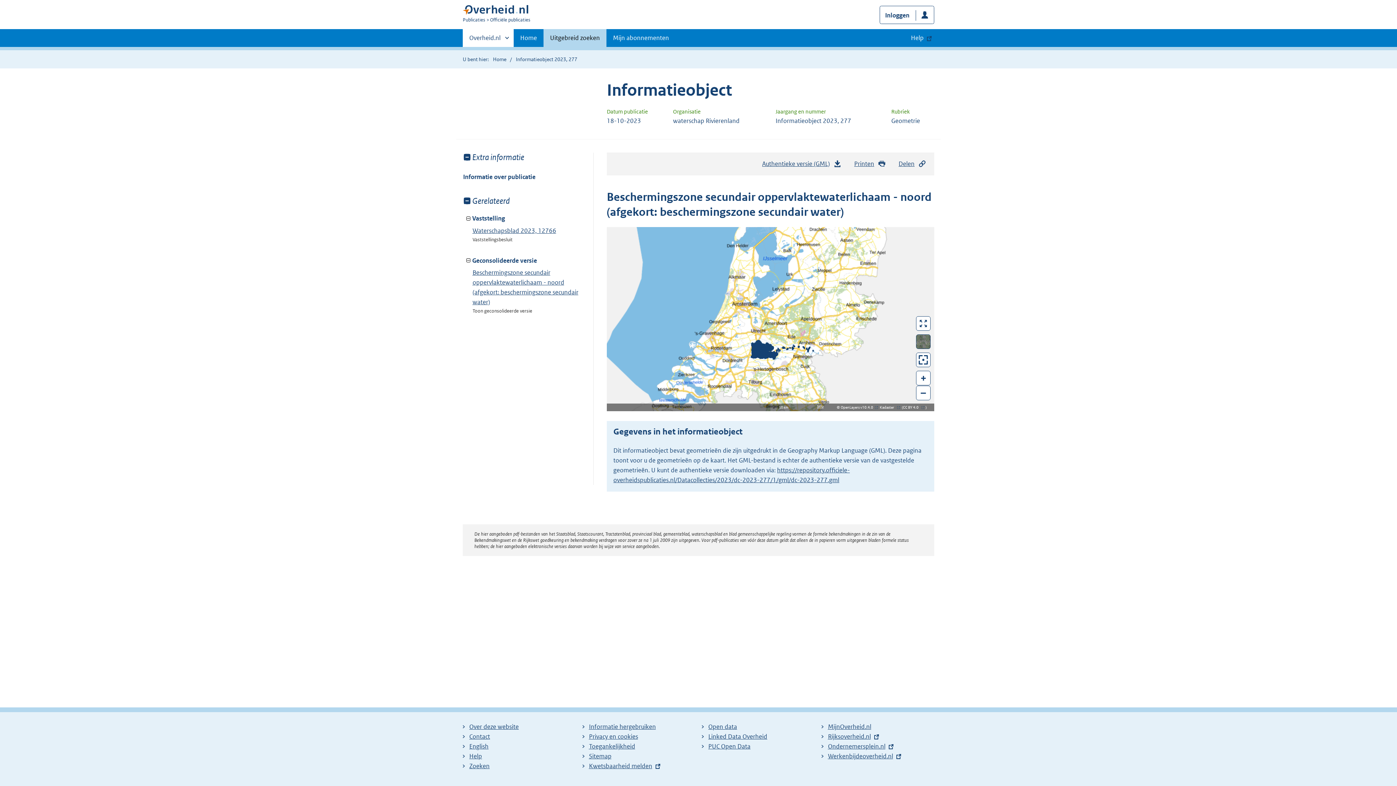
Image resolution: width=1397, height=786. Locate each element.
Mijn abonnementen (641, 38)
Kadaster (889, 407)
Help (475, 756)
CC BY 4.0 (912, 407)
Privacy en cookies (613, 737)
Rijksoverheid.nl (849, 737)
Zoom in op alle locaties (923, 360)
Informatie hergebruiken (622, 727)
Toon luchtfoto (923, 342)
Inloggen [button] (897, 15)
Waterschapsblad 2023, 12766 (514, 231)
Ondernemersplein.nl (856, 746)
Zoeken (479, 766)
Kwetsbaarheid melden (620, 766)
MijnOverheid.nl (849, 727)
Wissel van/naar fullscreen (923, 323)
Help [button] (917, 38)
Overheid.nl (485, 40)
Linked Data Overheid (737, 737)
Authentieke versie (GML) (798, 166)
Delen (907, 164)
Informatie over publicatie (499, 177)
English (479, 746)
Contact (479, 737)
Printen (864, 164)
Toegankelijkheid (612, 746)
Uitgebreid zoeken (575, 38)
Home (528, 38)
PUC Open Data (729, 746)
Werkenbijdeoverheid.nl (860, 756)
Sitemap (600, 756)
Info (820, 406)
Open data (722, 727)
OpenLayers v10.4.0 (858, 407)
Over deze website (494, 727)
